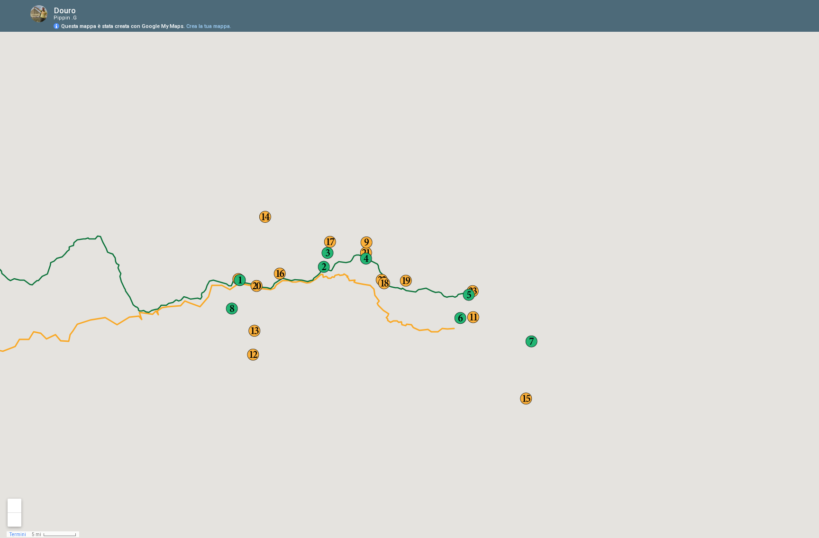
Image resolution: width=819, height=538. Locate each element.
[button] (256, 286)
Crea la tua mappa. (208, 26)
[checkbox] (83, 10)
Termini (17, 534)
